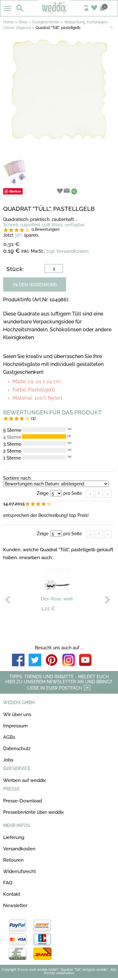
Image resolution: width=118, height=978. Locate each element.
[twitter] (35, 660)
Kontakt (11, 894)
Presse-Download (22, 801)
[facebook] (18, 660)
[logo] (59, 13)
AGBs (9, 737)
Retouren (13, 860)
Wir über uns (17, 714)
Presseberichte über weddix (33, 812)
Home (8, 22)
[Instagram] (68, 660)
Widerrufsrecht (19, 871)
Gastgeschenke (45, 22)
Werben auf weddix (24, 780)
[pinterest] (52, 660)
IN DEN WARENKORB (35, 284)
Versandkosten (19, 849)
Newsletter (15, 905)
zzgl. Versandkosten (67, 251)
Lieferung (13, 837)
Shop (23, 22)
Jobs (8, 760)
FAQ (7, 883)
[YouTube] (85, 660)
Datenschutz (17, 748)
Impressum (15, 726)
